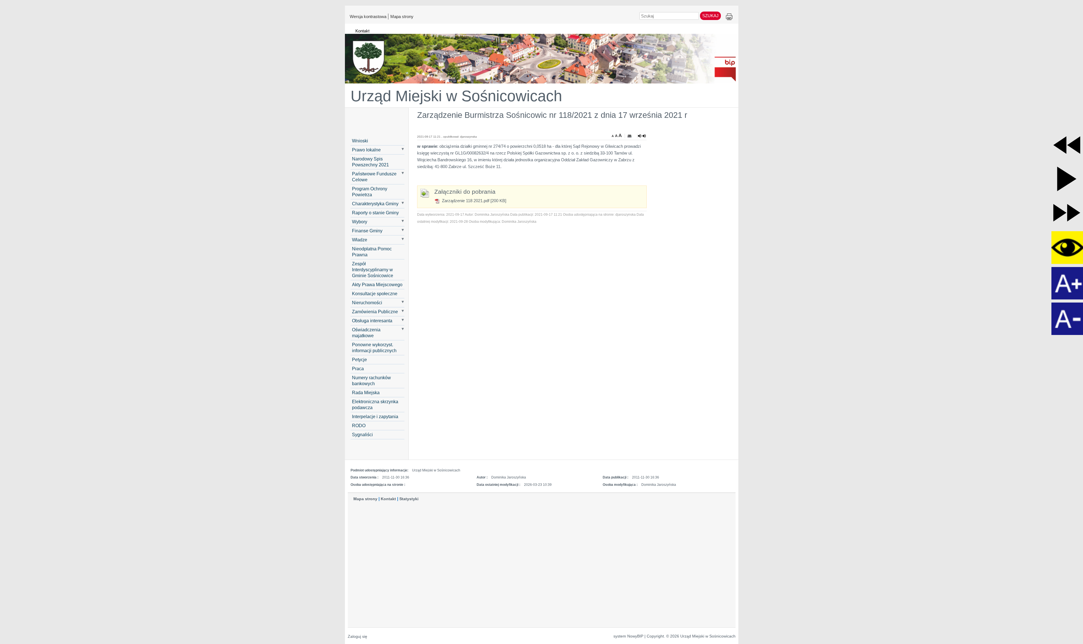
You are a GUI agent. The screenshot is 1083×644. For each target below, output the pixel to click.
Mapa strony (401, 16)
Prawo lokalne (366, 149)
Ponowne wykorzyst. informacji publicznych (374, 347)
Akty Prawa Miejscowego (377, 284)
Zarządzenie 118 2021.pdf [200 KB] (473, 200)
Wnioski (360, 140)
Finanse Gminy (367, 230)
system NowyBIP (628, 636)
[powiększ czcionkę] (620, 135)
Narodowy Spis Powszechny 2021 (370, 161)
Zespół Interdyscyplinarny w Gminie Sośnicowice (372, 269)
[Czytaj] (642, 136)
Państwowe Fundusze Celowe (374, 176)
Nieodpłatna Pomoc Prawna (372, 251)
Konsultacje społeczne (374, 293)
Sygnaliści (362, 434)
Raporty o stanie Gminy (375, 212)
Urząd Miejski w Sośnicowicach (456, 95)
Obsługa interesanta (372, 320)
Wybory (359, 221)
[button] (1067, 145)
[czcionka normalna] (616, 135)
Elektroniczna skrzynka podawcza (375, 404)
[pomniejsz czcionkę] (613, 135)
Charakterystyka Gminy (375, 203)
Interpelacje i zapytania (375, 416)
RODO (359, 425)
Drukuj (729, 17)
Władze (359, 239)
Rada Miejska (366, 392)
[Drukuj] (629, 136)
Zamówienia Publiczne (375, 311)
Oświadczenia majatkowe (366, 332)
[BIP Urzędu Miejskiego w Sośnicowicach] (541, 56)
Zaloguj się (357, 636)
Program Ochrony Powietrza (369, 191)
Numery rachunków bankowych (371, 380)
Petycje (359, 359)
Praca (358, 368)
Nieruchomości (367, 302)
